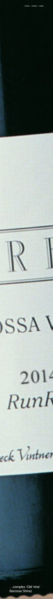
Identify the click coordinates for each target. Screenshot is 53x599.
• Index (41, 6)
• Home (27, 6)
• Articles (34, 6)
